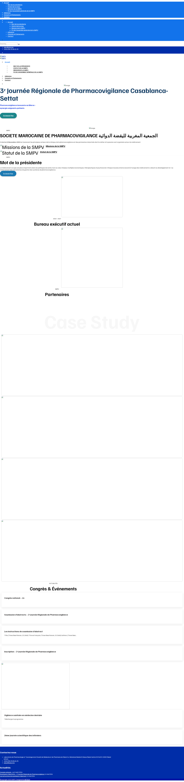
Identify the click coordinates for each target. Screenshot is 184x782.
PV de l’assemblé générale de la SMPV (21, 11)
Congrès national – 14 (14, 598)
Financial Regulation (92, 383)
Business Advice (92, 386)
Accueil (6, 3)
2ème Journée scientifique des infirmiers (22, 735)
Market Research (92, 568)
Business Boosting (92, 445)
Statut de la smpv (14, 7)
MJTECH (27, 779)
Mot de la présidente (15, 5)
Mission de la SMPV (15, 9)
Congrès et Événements (12, 15)
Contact (7, 17)
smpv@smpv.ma (8, 47)
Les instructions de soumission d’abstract (23, 631)
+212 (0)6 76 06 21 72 (11, 49)
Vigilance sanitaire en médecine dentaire (23, 715)
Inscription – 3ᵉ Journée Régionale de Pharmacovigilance (30, 651)
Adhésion (7, 13)
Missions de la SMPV (55, 146)
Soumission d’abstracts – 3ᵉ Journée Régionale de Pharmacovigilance (36, 614)
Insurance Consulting (92, 507)
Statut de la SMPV (48, 151)
